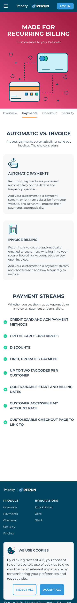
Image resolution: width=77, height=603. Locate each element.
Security (68, 113)
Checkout (49, 113)
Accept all (52, 590)
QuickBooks (44, 507)
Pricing (8, 533)
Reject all (24, 590)
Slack (39, 520)
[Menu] (5, 6)
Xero (38, 514)
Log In (65, 6)
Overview (10, 113)
